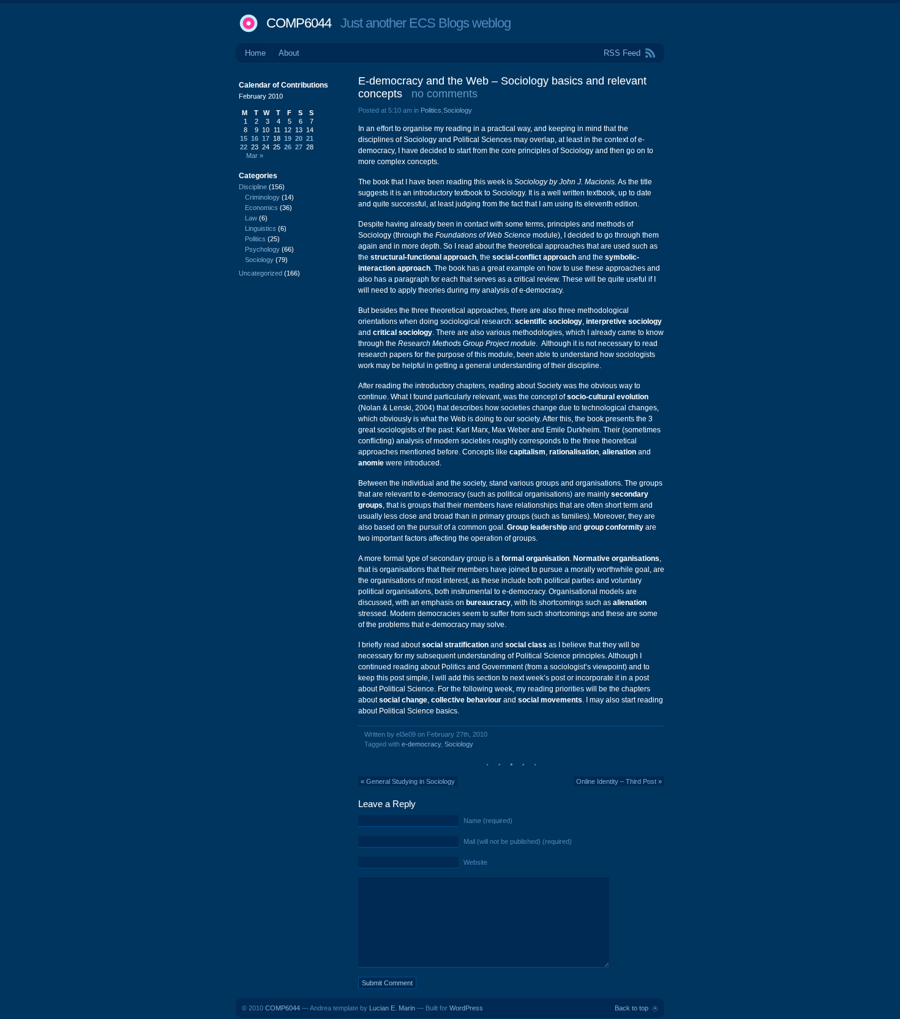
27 (298, 147)
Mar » (254, 155)
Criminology (262, 197)
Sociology (457, 110)
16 (254, 138)
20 (298, 138)
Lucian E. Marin (392, 1008)
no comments (444, 94)
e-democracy (421, 744)
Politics (431, 110)
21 (309, 138)
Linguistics (260, 228)
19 (287, 138)
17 (265, 138)
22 (243, 147)
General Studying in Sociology (410, 781)
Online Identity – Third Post (616, 781)
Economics (261, 207)
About (289, 53)
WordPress (466, 1008)
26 (287, 147)
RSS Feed (622, 53)
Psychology (262, 249)
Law (251, 218)
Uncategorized (260, 273)
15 (243, 138)
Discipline (253, 186)
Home (255, 53)
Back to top (631, 1008)
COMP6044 (298, 23)
